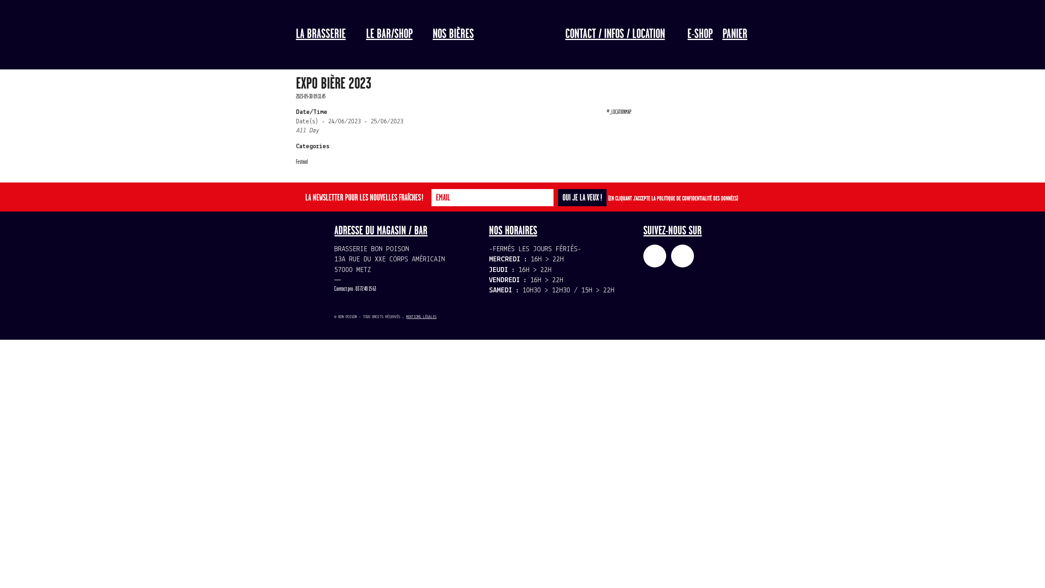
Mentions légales (421, 317)
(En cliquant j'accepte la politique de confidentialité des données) (673, 198)
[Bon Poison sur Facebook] (654, 256)
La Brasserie (321, 34)
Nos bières (453, 34)
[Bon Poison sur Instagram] (682, 256)
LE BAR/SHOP (389, 34)
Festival (302, 161)
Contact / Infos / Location (615, 34)
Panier (735, 34)
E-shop (700, 34)
